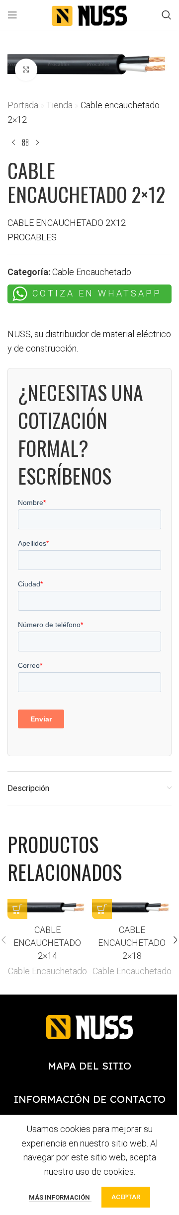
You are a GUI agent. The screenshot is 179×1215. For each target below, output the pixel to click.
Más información (60, 1197)
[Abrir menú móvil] (12, 15)
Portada (22, 105)
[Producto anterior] (13, 142)
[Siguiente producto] (37, 142)
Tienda (59, 105)
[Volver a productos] (25, 142)
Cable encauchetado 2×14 (47, 943)
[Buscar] (167, 15)
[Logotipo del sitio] (89, 14)
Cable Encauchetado (91, 272)
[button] (17, 909)
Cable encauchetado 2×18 (132, 943)
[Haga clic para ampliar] (26, 70)
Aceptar (125, 1197)
